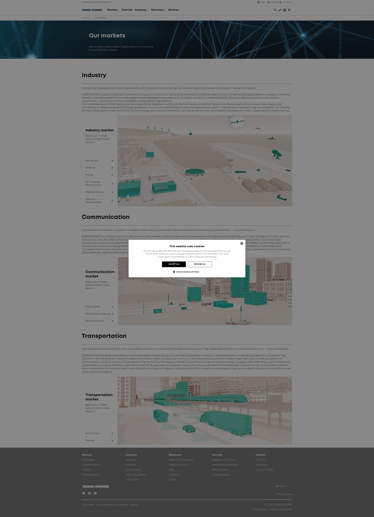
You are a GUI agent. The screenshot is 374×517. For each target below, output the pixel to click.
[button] (187, 272)
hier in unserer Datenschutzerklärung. (199, 257)
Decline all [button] (200, 264)
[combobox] (241, 243)
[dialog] (187, 258)
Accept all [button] (174, 264)
